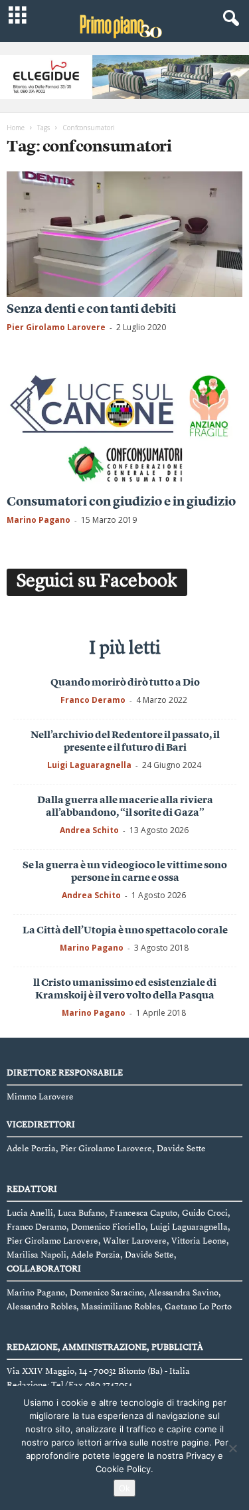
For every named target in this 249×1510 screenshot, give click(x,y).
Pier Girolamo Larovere (56, 327)
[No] (232, 1448)
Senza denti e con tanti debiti (91, 310)
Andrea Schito (89, 830)
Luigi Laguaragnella (89, 765)
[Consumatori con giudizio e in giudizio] (124, 426)
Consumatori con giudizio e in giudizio (121, 502)
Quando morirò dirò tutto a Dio (125, 683)
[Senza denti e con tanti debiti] (124, 234)
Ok (124, 1488)
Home (16, 127)
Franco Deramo (92, 700)
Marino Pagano (38, 519)
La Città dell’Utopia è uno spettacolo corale (125, 931)
